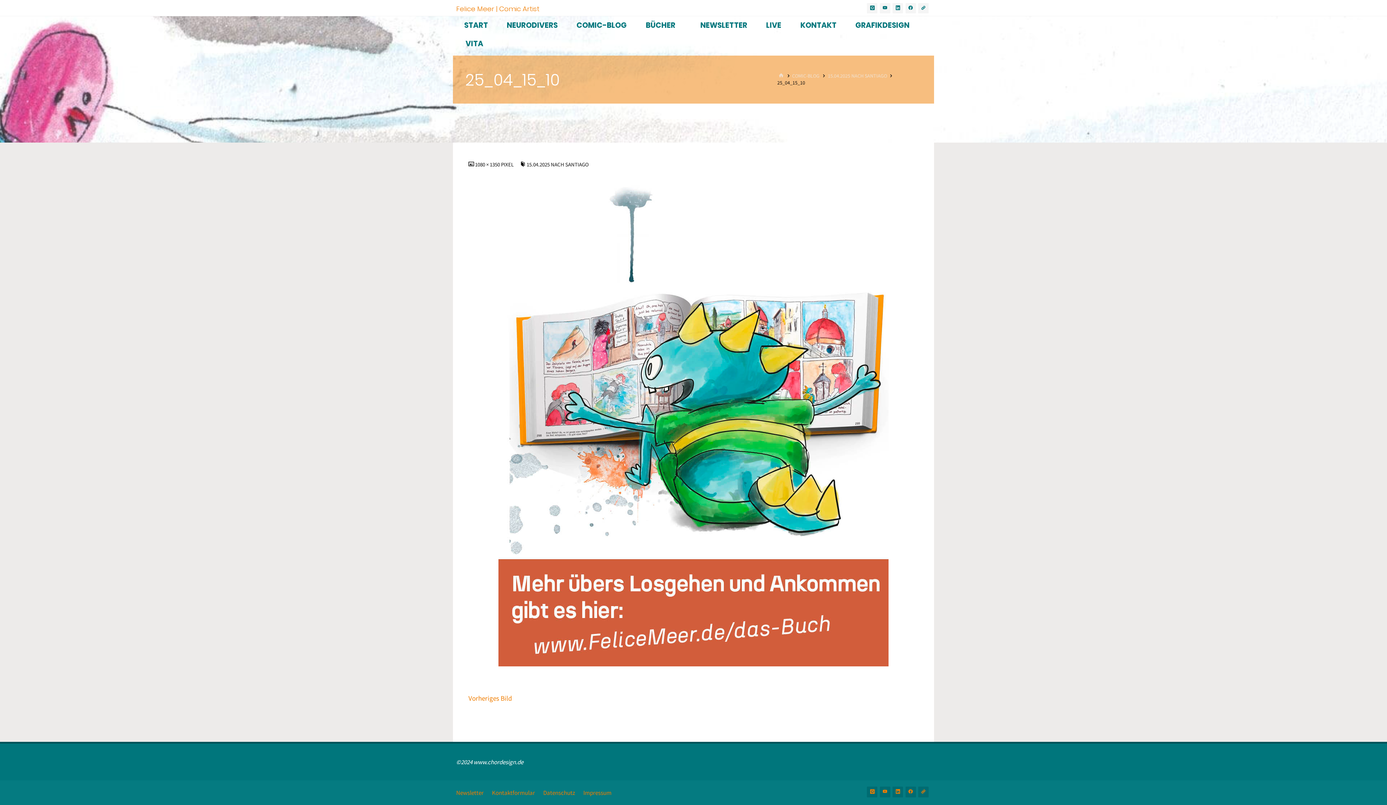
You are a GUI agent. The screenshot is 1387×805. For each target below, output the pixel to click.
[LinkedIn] (898, 8)
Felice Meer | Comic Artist (498, 8)
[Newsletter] (923, 8)
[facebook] (911, 8)
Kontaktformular (513, 793)
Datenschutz (559, 793)
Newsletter (470, 793)
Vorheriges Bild (490, 698)
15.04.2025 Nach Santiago (857, 76)
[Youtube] (885, 8)
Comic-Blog (806, 76)
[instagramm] (872, 8)
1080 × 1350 (488, 164)
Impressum (597, 793)
